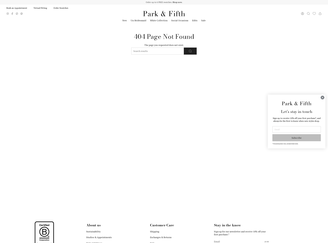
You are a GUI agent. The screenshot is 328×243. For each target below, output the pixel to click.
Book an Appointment (16, 8)
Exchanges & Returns (161, 237)
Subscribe (297, 137)
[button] (308, 13)
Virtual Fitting (40, 8)
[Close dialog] (322, 97)
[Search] (190, 51)
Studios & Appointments (99, 237)
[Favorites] (314, 13)
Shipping (154, 231)
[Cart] (320, 13)
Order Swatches (60, 8)
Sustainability (93, 231)
